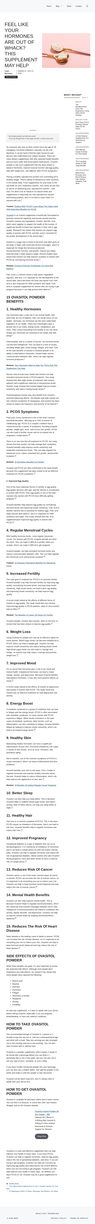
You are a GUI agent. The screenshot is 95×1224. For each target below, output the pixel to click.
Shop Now (41, 1136)
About (69, 6)
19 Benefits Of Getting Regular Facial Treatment (35, 785)
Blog (57, 6)
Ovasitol (10, 215)
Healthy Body (11, 77)
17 (52, 623)
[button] (87, 6)
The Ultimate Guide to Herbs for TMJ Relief (81, 152)
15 (44, 556)
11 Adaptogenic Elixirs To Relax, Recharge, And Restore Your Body (33, 1191)
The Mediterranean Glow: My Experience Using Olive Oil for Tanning (82, 110)
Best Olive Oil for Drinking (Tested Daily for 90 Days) (82, 125)
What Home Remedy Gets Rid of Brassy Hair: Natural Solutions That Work (81, 178)
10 (29, 435)
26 (15, 918)
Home (49, 6)
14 (13, 522)
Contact (79, 6)
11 (15, 455)
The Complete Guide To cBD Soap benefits (81, 163)
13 (15, 498)
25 (36, 886)
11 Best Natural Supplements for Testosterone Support (82, 139)
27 (19, 947)
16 (19, 608)
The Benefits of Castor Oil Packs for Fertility (34, 615)
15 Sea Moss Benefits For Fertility (29, 462)
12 (34, 473)
